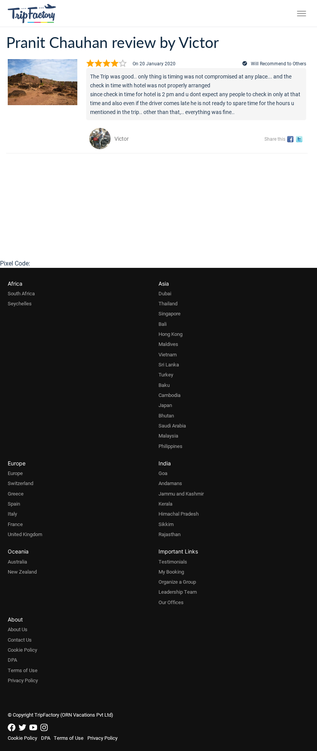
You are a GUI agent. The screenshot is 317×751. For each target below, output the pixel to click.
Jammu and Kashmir (181, 493)
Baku (164, 384)
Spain (14, 503)
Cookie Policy (22, 649)
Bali (162, 323)
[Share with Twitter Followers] (300, 139)
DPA (12, 659)
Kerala (165, 503)
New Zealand (22, 571)
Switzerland (20, 483)
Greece (16, 493)
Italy (12, 513)
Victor (121, 138)
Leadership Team (177, 591)
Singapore (169, 313)
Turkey (165, 374)
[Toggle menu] (301, 13)
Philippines (170, 446)
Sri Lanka (168, 364)
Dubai (164, 293)
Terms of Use (22, 670)
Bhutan (166, 415)
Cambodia (169, 395)
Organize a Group (177, 581)
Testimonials (172, 561)
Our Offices (171, 602)
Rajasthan (169, 534)
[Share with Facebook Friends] (291, 139)
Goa (162, 473)
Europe (15, 473)
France (15, 524)
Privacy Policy (23, 680)
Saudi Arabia (172, 425)
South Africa (21, 293)
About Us (17, 629)
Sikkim (166, 524)
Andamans (170, 483)
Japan (165, 405)
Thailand (167, 303)
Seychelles (20, 303)
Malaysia (168, 435)
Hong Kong (170, 333)
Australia (17, 561)
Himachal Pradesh (178, 513)
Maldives (168, 344)
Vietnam (167, 354)
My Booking (171, 571)
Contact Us (20, 639)
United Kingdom (25, 534)
